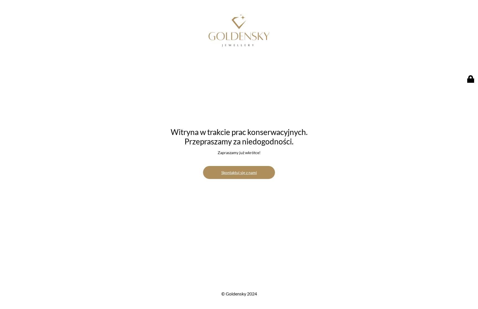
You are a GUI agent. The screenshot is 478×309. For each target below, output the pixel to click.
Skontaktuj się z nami (239, 172)
